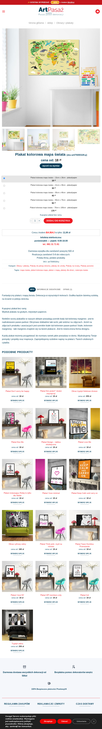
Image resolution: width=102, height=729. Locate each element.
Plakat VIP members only (50, 595)
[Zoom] (5, 123)
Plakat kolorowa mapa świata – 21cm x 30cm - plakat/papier (54, 185)
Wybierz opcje (17, 400)
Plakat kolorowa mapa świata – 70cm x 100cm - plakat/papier (53, 208)
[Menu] (3, 11)
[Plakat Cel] (84, 576)
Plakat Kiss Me (17, 442)
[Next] (94, 77)
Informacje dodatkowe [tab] (49, 289)
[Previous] (7, 77)
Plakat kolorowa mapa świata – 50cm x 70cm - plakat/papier (54, 200)
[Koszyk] (97, 11)
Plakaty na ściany (73, 266)
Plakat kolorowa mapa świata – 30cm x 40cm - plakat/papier (54, 193)
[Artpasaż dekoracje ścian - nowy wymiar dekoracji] (51, 11)
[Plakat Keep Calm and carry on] (84, 474)
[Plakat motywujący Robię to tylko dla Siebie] (17, 474)
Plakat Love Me (84, 442)
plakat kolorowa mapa (39, 270)
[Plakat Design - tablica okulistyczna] (50, 423)
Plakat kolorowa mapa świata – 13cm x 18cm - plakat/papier (54, 178)
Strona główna (36, 22)
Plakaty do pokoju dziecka (40, 266)
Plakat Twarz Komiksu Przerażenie (84, 545)
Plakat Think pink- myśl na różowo (51, 545)
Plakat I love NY (17, 595)
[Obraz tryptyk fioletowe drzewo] (84, 372)
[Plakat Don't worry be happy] (17, 372)
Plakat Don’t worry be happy (17, 391)
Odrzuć (64, 721)
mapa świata (25, 270)
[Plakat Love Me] (84, 423)
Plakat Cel (84, 595)
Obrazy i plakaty (64, 22)
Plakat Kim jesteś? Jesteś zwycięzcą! (51, 392)
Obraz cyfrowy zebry (17, 544)
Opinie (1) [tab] (67, 289)
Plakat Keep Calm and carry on (84, 493)
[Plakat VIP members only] (50, 576)
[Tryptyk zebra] (17, 624)
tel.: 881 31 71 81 (51, 244)
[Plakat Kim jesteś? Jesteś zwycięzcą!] (50, 372)
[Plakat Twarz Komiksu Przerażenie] (84, 525)
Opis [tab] (32, 289)
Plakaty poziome (87, 266)
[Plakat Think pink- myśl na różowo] (50, 525)
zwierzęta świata (81, 270)
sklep (50, 22)
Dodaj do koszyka (58, 221)
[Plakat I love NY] (17, 576)
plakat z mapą (54, 270)
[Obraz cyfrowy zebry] (17, 525)
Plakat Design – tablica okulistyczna (51, 443)
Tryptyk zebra (17, 643)
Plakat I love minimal (51, 493)
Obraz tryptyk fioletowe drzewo (84, 391)
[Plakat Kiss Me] (17, 423)
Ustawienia (81, 721)
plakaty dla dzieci (67, 270)
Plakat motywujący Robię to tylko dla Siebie (17, 494)
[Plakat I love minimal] (50, 474)
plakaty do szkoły (58, 266)
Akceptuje (48, 721)
